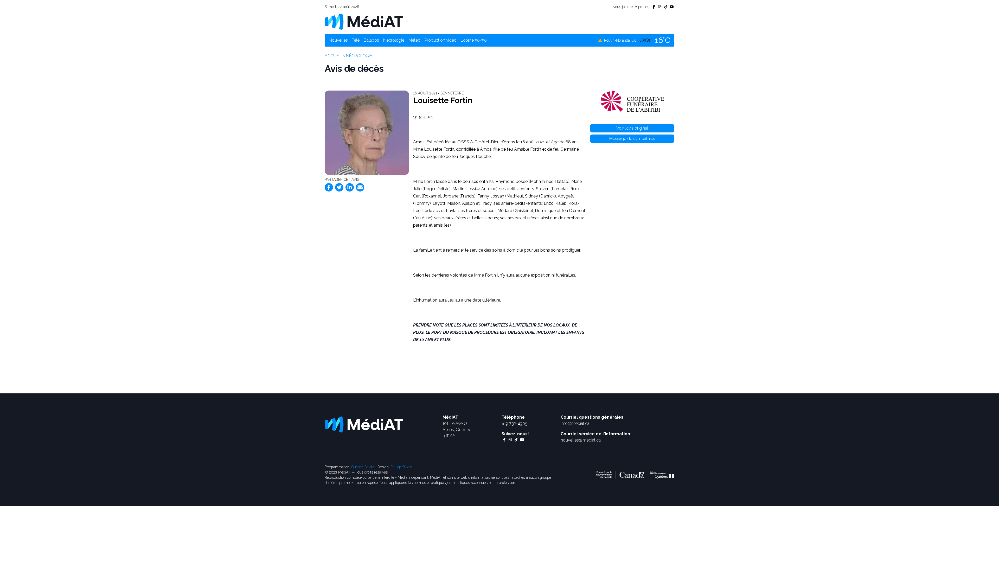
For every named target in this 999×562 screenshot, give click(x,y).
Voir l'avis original (632, 128)
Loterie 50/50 (474, 40)
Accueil (333, 55)
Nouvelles (338, 40)
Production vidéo (441, 40)
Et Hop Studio (401, 467)
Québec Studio (362, 467)
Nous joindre (622, 7)
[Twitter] (339, 187)
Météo (414, 40)
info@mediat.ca (575, 423)
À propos (642, 7)
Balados (371, 40)
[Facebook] (329, 187)
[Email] (360, 187)
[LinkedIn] (349, 187)
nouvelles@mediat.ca (581, 440)
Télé (356, 40)
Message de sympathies (632, 138)
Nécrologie (393, 40)
